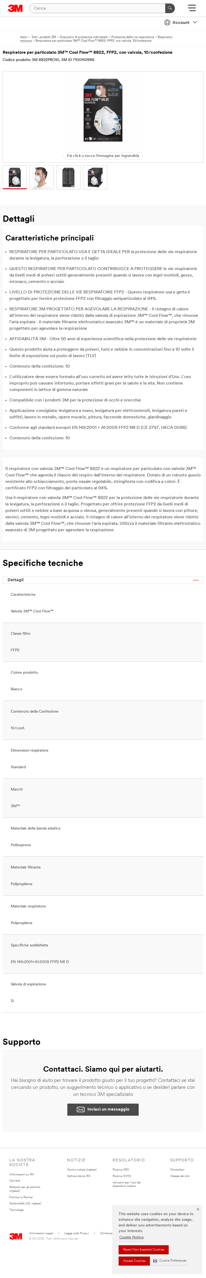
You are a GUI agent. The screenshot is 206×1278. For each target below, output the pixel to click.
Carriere (14, 1180)
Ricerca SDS (121, 1169)
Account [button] (180, 23)
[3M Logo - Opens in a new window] (15, 8)
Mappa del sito (179, 1176)
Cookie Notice (131, 1238)
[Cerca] (170, 8)
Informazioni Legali (41, 1233)
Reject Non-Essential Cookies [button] (143, 1249)
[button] (169, 1261)
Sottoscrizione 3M (78, 1176)
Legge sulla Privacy (76, 1233)
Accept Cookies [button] (134, 1261)
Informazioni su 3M (21, 1174)
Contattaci (177, 1169)
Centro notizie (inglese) (82, 1169)
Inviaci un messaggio (108, 1109)
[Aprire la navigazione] (192, 10)
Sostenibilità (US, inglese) (25, 1203)
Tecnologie (16, 1210)
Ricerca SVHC (122, 1176)
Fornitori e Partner (21, 1197)
